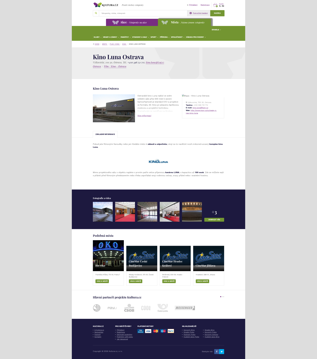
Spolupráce (98, 332)
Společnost (177, 37)
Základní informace (105, 134)
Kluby (97, 37)
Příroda (164, 37)
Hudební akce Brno (212, 337)
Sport (154, 37)
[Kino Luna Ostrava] (103, 212)
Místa (104, 44)
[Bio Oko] (108, 255)
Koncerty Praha (210, 332)
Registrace (205, 5)
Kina (124, 44)
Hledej (217, 13)
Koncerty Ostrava (211, 335)
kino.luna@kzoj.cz (155, 62)
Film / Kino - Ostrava (115, 66)
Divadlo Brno (209, 330)
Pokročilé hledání (200, 13)
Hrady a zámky (110, 37)
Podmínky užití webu (125, 337)
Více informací (144, 115)
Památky (125, 37)
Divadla (216, 30)
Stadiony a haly (140, 37)
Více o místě (102, 281)
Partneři (97, 335)
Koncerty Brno (189, 330)
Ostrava (97, 66)
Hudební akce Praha (191, 337)
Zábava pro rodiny (195, 37)
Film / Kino (115, 44)
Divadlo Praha (189, 332)
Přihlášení (193, 5)
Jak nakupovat (122, 339)
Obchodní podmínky (124, 335)
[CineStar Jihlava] (208, 255)
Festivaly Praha (189, 335)
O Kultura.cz (99, 330)
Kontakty (97, 337)
